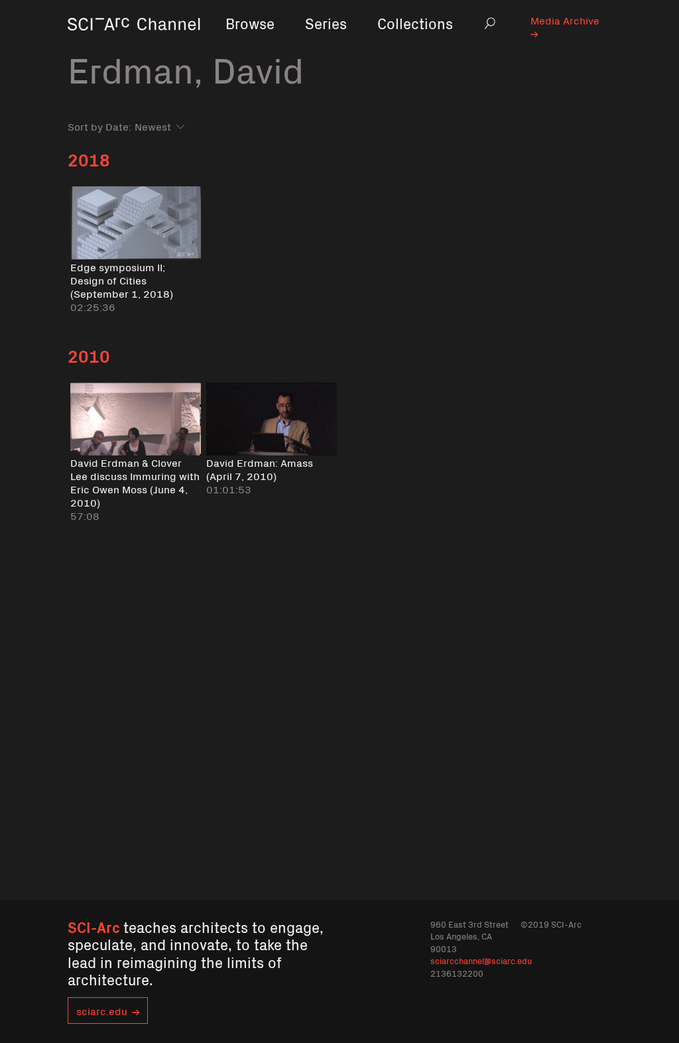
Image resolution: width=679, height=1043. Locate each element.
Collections (415, 23)
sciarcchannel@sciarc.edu (481, 960)
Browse (250, 23)
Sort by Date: (99, 126)
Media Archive (564, 20)
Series (326, 23)
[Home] (134, 42)
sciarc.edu (101, 1010)
